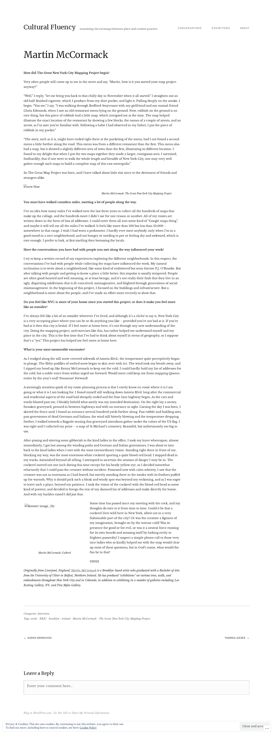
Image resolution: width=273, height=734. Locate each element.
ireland (66, 618)
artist (34, 618)
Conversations (190, 28)
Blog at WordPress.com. (38, 712)
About (244, 28)
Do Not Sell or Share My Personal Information (81, 712)
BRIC (43, 618)
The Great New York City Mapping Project (124, 618)
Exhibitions (221, 28)
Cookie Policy (88, 727)
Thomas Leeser (235, 638)
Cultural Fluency (50, 27)
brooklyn (54, 618)
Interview (43, 613)
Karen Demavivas (40, 638)
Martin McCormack (83, 570)
